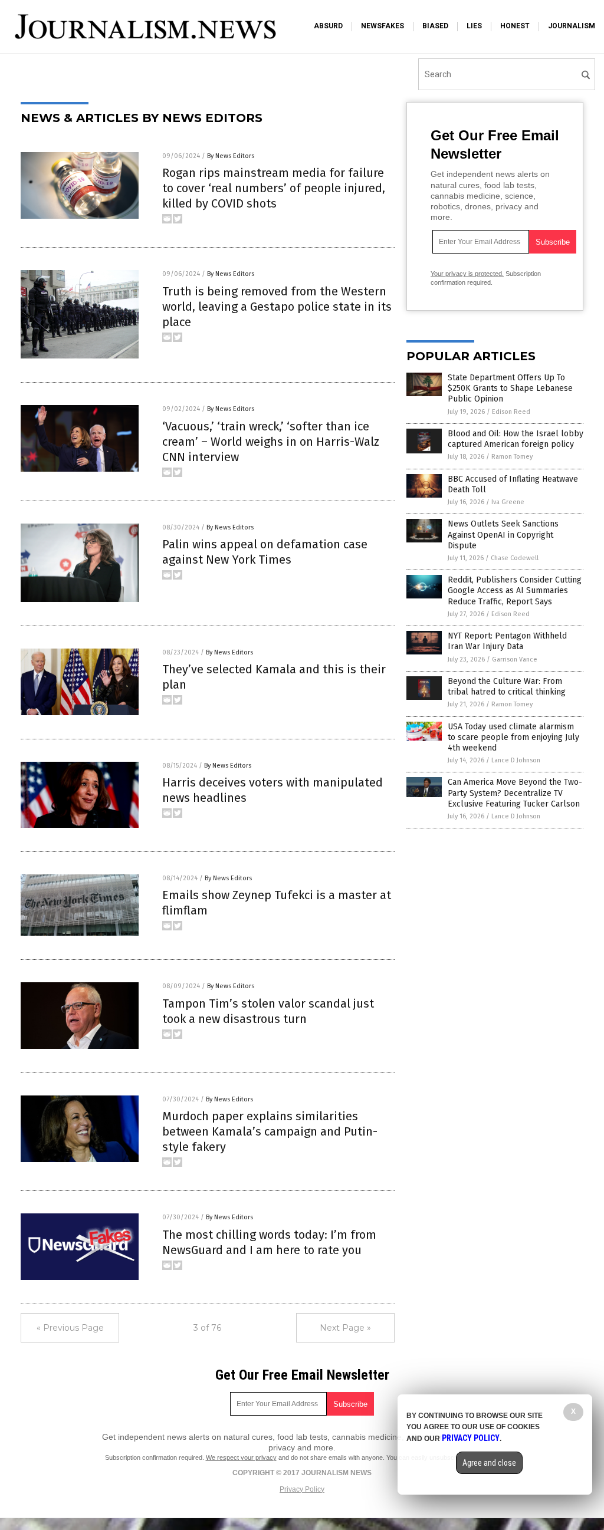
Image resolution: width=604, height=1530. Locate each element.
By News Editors (230, 156)
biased (435, 26)
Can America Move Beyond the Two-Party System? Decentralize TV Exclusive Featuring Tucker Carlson (515, 792)
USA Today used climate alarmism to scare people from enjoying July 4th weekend (513, 737)
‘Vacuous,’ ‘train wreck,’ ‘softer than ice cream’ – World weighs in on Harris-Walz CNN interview (270, 441)
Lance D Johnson (515, 760)
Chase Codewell (515, 558)
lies (474, 26)
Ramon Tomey (512, 456)
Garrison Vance (514, 659)
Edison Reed (511, 412)
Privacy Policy (302, 1489)
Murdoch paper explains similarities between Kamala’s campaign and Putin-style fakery (270, 1131)
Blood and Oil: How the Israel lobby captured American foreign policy (515, 439)
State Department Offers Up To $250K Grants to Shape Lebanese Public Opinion (510, 388)
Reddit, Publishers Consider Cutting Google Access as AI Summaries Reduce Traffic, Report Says (515, 590)
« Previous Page (70, 1327)
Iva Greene (507, 502)
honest (515, 26)
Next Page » (345, 1327)
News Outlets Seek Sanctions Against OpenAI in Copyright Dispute (503, 534)
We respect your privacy (241, 1457)
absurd (328, 26)
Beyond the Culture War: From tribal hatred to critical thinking (507, 686)
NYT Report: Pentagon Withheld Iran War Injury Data (507, 641)
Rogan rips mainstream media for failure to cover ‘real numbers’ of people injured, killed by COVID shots (273, 188)
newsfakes (382, 26)
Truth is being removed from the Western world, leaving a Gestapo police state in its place (277, 306)
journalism (571, 26)
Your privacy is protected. (467, 273)
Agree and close (489, 1463)
